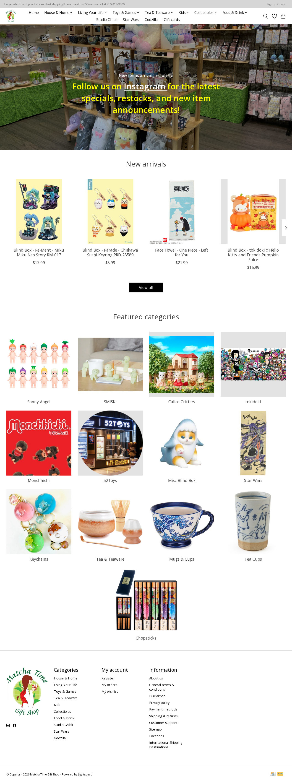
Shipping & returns (163, 716)
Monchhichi (39, 480)
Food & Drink (64, 718)
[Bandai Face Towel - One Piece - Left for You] (181, 211)
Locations (156, 736)
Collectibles (62, 711)
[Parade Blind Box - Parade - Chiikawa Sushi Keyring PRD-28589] (110, 211)
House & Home (65, 678)
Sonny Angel (38, 401)
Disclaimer (157, 696)
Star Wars (131, 19)
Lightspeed (85, 774)
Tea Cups (253, 559)
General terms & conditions (161, 687)
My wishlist (110, 691)
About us (156, 678)
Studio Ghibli (106, 19)
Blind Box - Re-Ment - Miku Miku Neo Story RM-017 (39, 252)
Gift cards (172, 19)
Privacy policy (159, 702)
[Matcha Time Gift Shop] (10, 16)
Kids (57, 704)
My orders (109, 684)
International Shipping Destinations (165, 744)
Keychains (38, 559)
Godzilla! (151, 19)
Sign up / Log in (276, 4)
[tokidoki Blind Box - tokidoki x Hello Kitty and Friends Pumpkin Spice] (253, 211)
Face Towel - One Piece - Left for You (181, 252)
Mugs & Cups (181, 559)
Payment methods (163, 709)
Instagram (145, 86)
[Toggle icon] (265, 16)
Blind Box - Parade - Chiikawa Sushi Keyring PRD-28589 (110, 252)
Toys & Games (65, 691)
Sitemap (155, 729)
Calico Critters (181, 401)
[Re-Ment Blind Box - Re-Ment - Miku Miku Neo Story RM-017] (39, 211)
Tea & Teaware (110, 559)
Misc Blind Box (182, 480)
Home (34, 12)
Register (108, 678)
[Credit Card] (273, 774)
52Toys (110, 480)
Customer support (163, 722)
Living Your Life (65, 684)
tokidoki (253, 401)
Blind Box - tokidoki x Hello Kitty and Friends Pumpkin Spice (253, 254)
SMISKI (110, 401)
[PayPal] (280, 774)
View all (146, 287)
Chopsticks (146, 638)
